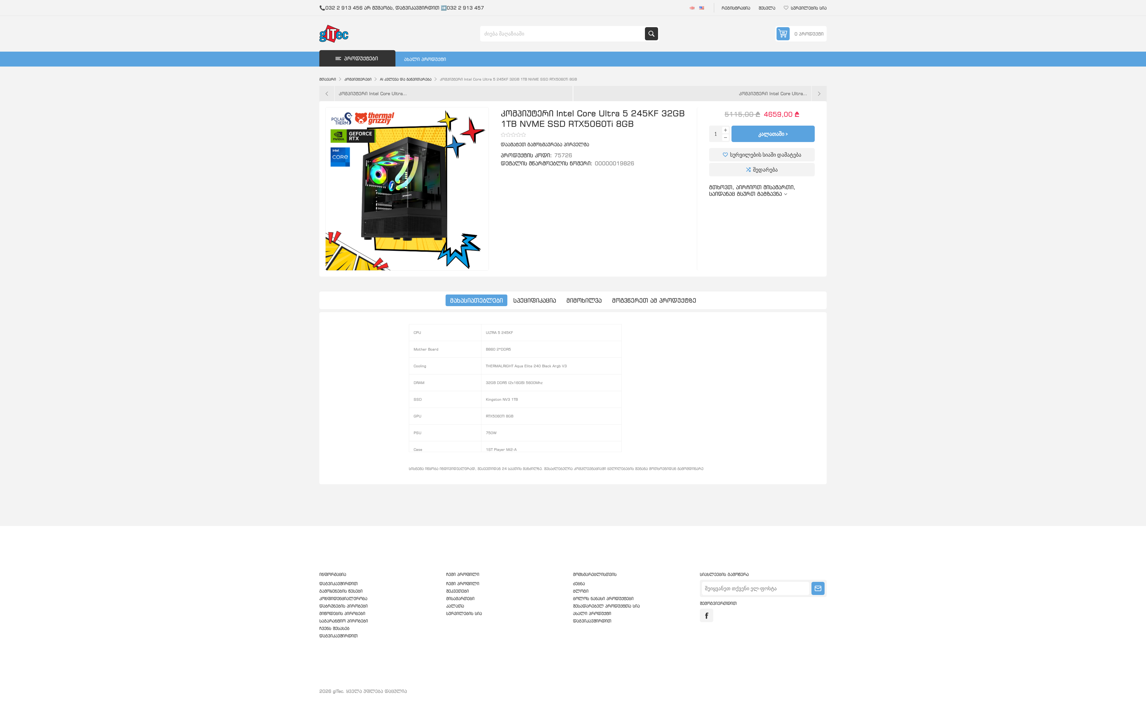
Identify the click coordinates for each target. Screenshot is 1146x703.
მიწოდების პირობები (342, 613)
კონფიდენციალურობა (343, 598)
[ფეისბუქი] (706, 615)
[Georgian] (692, 8)
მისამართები (460, 598)
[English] (701, 8)
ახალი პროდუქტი (425, 59)
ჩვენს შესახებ (334, 628)
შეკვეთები (457, 590)
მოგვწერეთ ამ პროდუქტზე (654, 300)
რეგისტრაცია (736, 7)
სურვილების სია (464, 613)
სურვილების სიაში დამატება (765, 154)
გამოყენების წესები (341, 590)
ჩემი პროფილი (462, 583)
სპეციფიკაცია (534, 300)
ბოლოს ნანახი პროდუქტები (603, 598)
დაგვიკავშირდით (338, 583)
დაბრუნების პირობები (343, 605)
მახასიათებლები (476, 300)
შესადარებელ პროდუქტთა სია (606, 605)
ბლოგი (581, 590)
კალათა (455, 605)
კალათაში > (773, 133)
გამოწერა (818, 588)
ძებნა (651, 33)
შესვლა (767, 7)
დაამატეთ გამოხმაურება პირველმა (545, 144)
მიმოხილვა (584, 300)
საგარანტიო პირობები (343, 620)
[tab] (476, 300)
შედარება (765, 169)
